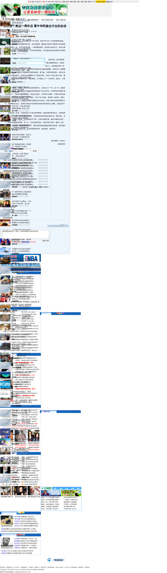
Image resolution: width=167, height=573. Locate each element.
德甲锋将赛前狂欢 (6, 526)
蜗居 (32, 362)
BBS (78, 1)
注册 (8, 242)
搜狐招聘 (24, 567)
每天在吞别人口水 (6, 548)
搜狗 (89, 1)
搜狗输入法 (10, 567)
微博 (71, 1)
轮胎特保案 (33, 301)
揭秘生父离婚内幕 (33, 443)
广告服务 (30, 567)
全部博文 (87, 567)
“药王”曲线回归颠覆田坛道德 (29, 526)
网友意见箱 (58, 560)
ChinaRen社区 (20, 534)
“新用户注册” (26, 242)
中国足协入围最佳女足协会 (28, 521)
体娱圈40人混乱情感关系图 (12, 529)
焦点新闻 (17, 538)
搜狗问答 (60, 313)
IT (46, 1)
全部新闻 (80, 567)
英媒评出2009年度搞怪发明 (28, 541)
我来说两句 (61, 144)
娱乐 (38, 1)
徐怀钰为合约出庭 (20, 497)
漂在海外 (4, 551)
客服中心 (37, 567)
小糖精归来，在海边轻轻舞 (28, 548)
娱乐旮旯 (17, 543)
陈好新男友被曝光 (33, 449)
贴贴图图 (17, 541)
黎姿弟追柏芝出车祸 (34, 497)
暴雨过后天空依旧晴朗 (25, 553)
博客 (75, 1)
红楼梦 (36, 423)
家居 (56, 1)
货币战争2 (34, 426)
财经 (43, 1)
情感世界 (17, 545)
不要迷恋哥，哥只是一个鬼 (28, 538)
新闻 (29, 1)
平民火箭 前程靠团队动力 (28, 519)
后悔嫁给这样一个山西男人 (28, 545)
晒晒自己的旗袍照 (12, 553)
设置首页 (2, 567)
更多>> (52, 411)
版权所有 (41, 569)
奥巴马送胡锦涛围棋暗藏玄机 (29, 523)
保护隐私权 (50, 567)
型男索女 (17, 548)
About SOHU (59, 567)
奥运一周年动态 (61, 20)
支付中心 (17, 567)
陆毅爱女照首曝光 (33, 447)
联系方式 (43, 567)
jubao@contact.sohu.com (23, 572)
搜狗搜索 (7, 222)
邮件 (67, 1)
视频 (64, 1)
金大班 (32, 365)
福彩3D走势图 (35, 428)
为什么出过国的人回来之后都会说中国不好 (20, 551)
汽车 (49, 1)
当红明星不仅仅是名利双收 (28, 543)
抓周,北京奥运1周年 (47, 20)
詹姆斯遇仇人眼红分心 (27, 516)
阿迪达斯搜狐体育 (33, 20)
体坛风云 (17, 523)
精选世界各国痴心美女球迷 (28, 531)
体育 (32, 1)
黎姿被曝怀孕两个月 (7, 497)
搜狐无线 (47, 411)
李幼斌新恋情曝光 (33, 445)
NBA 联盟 (17, 516)
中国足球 (17, 521)
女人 (60, 1)
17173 (94, 1)
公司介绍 (67, 567)
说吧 (82, 1)
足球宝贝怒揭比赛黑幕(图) (12, 531)
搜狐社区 (21, 512)
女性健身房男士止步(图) (28, 529)
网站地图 (74, 567)
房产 (53, 1)
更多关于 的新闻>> (35, 187)
